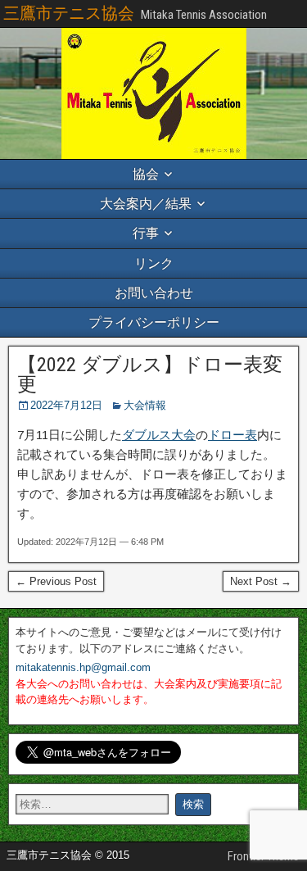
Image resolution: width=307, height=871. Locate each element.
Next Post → (260, 581)
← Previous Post (56, 581)
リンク (154, 263)
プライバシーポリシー (153, 322)
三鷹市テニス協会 (68, 13)
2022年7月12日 (66, 405)
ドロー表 (232, 435)
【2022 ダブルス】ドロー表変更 (149, 374)
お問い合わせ (154, 293)
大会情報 (145, 405)
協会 (146, 174)
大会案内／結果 (146, 203)
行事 (146, 233)
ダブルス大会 (159, 435)
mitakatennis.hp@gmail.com (83, 667)
